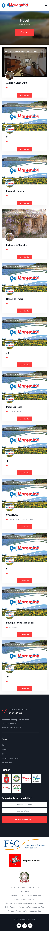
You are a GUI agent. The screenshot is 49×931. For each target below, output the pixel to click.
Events (4, 749)
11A (7, 676)
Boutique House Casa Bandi (20, 622)
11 (7, 460)
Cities (4, 754)
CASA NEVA (12, 514)
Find (25, 32)
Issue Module (7, 763)
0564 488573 (15, 712)
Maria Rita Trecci (14, 298)
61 (7, 568)
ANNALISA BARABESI (16, 83)
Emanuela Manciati (15, 191)
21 (7, 137)
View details (24, 95)
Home (21, 24)
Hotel (28, 24)
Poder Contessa (14, 406)
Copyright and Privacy (11, 758)
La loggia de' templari (16, 245)
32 (7, 352)
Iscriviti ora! (26, 819)
